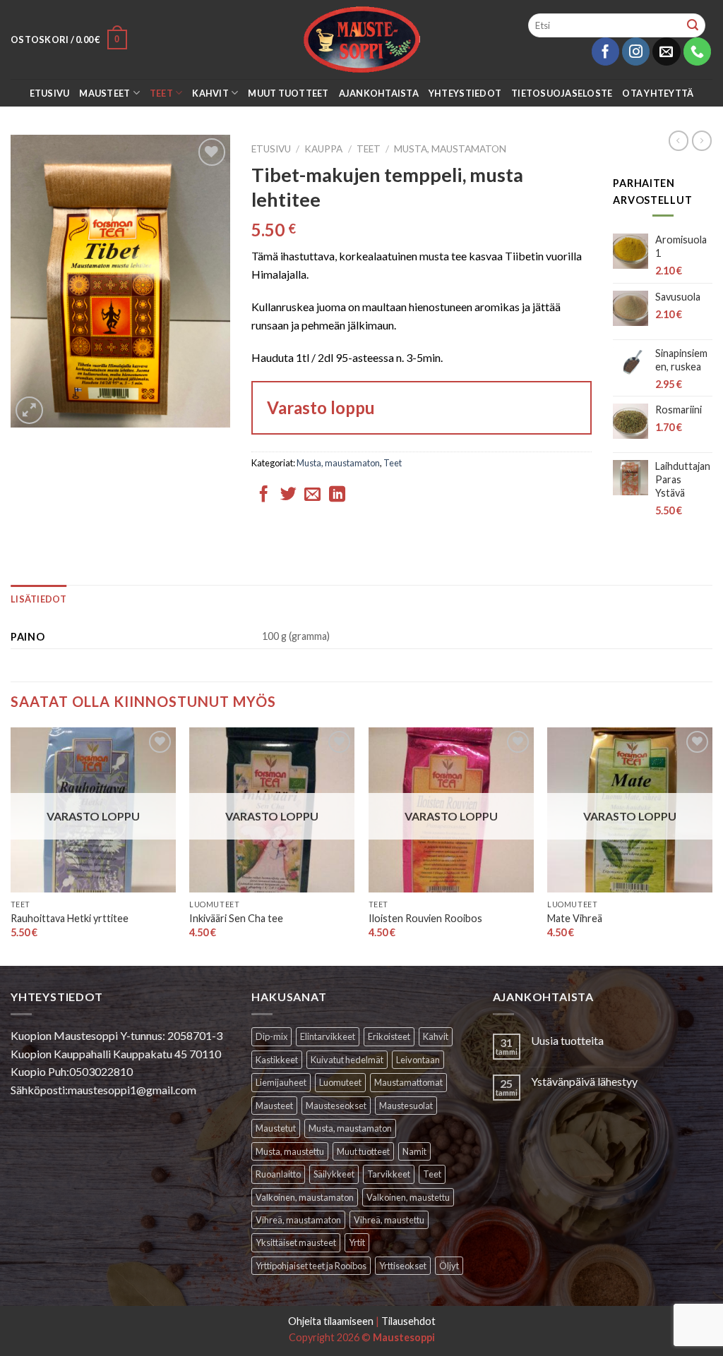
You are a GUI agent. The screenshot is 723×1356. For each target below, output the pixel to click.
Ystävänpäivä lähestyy (584, 1081)
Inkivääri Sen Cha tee (236, 918)
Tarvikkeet (388, 1174)
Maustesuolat (406, 1105)
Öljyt (449, 1265)
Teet (161, 93)
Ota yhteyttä (657, 93)
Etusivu (50, 93)
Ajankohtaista (379, 93)
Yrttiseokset (402, 1265)
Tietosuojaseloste (561, 93)
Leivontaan (418, 1059)
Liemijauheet (281, 1082)
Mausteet (104, 93)
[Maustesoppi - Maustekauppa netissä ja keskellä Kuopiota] (362, 39)
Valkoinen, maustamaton (305, 1197)
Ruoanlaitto (278, 1174)
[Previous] (11, 845)
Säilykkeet (333, 1174)
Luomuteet (340, 1082)
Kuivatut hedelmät (347, 1059)
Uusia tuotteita (567, 1040)
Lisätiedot (39, 599)
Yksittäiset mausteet (296, 1242)
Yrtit (357, 1242)
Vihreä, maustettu (389, 1219)
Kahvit (210, 93)
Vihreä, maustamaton (298, 1219)
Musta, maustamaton (450, 149)
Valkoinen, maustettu (408, 1197)
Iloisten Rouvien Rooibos (425, 918)
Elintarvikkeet (327, 1036)
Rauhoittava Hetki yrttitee (70, 918)
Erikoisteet (389, 1036)
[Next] (711, 845)
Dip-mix (271, 1036)
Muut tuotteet (288, 93)
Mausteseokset (336, 1105)
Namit (414, 1151)
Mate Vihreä (574, 918)
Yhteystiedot (465, 93)
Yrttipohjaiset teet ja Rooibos (311, 1265)
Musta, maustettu (290, 1151)
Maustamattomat (408, 1082)
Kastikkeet (277, 1059)
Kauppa (323, 149)
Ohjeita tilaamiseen (331, 1321)
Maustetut (276, 1128)
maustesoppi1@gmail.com (132, 1089)
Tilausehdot (408, 1321)
